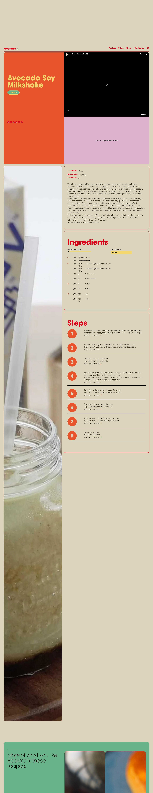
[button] (8, 122)
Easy (81, 171)
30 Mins (83, 174)
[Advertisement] (33, 731)
